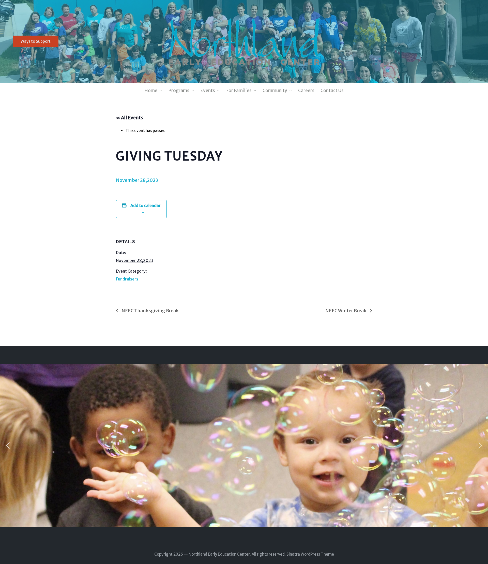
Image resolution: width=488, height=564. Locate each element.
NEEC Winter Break (346, 311)
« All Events (129, 118)
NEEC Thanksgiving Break (150, 311)
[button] (35, 41)
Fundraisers (127, 278)
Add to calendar (145, 205)
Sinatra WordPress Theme (310, 554)
